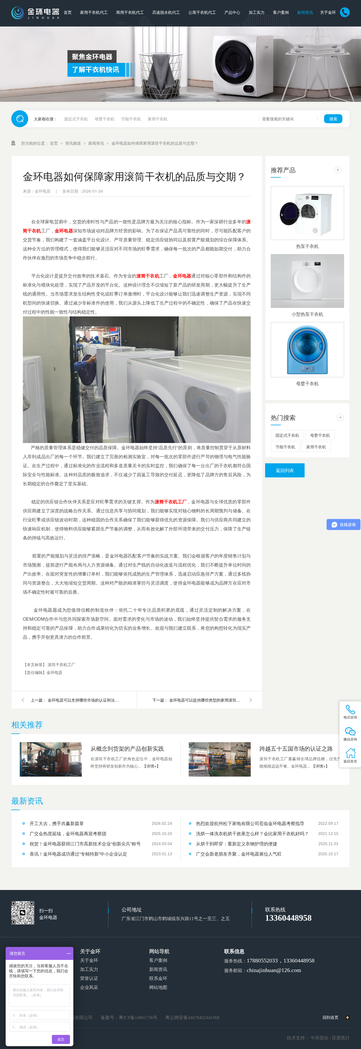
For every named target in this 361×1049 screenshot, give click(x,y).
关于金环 (328, 12)
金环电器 (64, 230)
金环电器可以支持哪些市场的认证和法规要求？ (84, 700)
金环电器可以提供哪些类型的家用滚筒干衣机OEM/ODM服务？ (206, 700)
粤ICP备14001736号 (138, 1017)
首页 (68, 12)
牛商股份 (320, 1037)
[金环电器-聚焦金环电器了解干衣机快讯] (180, 64)
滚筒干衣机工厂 (171, 501)
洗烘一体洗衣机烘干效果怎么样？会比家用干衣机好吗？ (252, 833)
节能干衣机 (131, 119)
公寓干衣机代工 (202, 12)
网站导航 (159, 951)
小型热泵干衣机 (307, 314)
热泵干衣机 (307, 246)
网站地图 (158, 987)
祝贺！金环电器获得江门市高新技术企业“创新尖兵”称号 (85, 843)
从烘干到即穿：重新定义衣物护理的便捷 (236, 843)
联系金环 (158, 978)
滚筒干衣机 (148, 275)
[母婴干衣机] (307, 349)
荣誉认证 (89, 978)
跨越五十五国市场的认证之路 (296, 748)
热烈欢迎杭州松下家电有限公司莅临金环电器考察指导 (250, 823)
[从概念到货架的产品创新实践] (51, 759)
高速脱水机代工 (166, 12)
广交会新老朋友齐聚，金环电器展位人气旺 (239, 853)
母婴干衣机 (105, 119)
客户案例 (281, 12)
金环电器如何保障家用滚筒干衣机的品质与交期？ (154, 143)
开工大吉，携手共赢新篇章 (57, 823)
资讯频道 (73, 143)
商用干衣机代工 (130, 12)
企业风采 (89, 987)
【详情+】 (151, 766)
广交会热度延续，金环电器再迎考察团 (68, 833)
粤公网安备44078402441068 (192, 1017)
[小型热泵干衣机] (307, 281)
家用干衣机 (158, 119)
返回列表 (285, 470)
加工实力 (257, 12)
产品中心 (232, 12)
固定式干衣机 (76, 119)
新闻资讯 (305, 12)
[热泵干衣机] (307, 213)
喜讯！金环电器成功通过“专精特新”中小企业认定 (78, 853)
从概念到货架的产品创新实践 (127, 748)
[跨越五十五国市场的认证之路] (220, 759)
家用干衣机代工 (94, 12)
